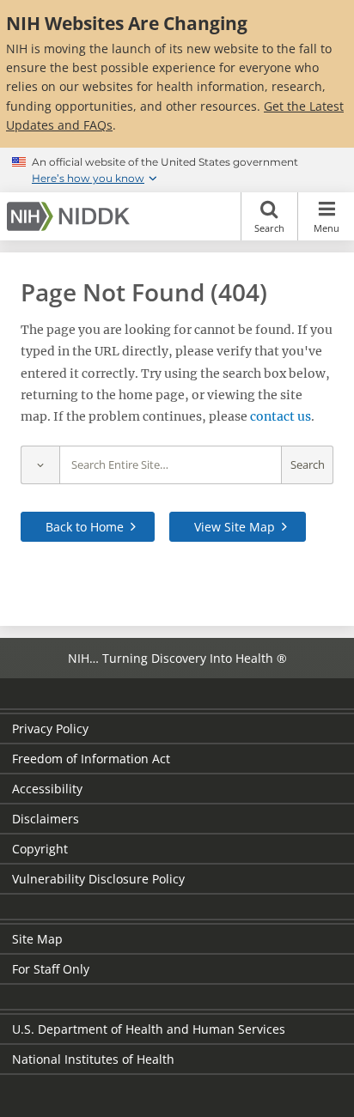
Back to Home (85, 527)
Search (269, 228)
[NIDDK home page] (71, 216)
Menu (326, 228)
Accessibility (47, 788)
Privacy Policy (50, 728)
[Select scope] (40, 465)
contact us (280, 416)
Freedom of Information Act (91, 758)
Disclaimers (45, 818)
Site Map (37, 939)
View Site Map (234, 527)
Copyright (40, 849)
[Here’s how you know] (177, 170)
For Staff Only (50, 969)
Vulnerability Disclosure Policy (98, 879)
